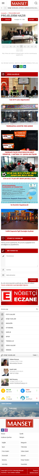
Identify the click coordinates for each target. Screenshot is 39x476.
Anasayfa (3, 13)
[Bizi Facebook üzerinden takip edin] (2, 430)
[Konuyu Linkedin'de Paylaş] (24, 66)
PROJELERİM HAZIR (14, 13)
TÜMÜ (34, 355)
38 (10, 46)
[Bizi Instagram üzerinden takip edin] (6, 430)
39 (14, 46)
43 (28, 46)
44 (32, 46)
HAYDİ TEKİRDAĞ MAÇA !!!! (18, 383)
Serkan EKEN (34, 472)
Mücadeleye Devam (16, 363)
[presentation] (2, 8)
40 (17, 46)
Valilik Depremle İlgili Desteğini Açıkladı (19, 231)
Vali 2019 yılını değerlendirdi (19, 100)
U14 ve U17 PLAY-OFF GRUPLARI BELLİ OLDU (19, 178)
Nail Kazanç (14, 379)
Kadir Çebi (13, 369)
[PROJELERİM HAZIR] (19, 33)
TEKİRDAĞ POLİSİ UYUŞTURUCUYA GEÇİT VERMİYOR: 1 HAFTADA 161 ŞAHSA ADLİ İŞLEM (19, 153)
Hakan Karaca (14, 359)
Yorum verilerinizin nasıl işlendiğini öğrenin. (14, 285)
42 (24, 46)
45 (35, 46)
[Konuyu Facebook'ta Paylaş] (14, 66)
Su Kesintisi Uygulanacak (19, 205)
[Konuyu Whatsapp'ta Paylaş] (21, 66)
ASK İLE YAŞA (14, 373)
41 (21, 46)
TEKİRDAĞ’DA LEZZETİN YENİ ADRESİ (19, 126)
